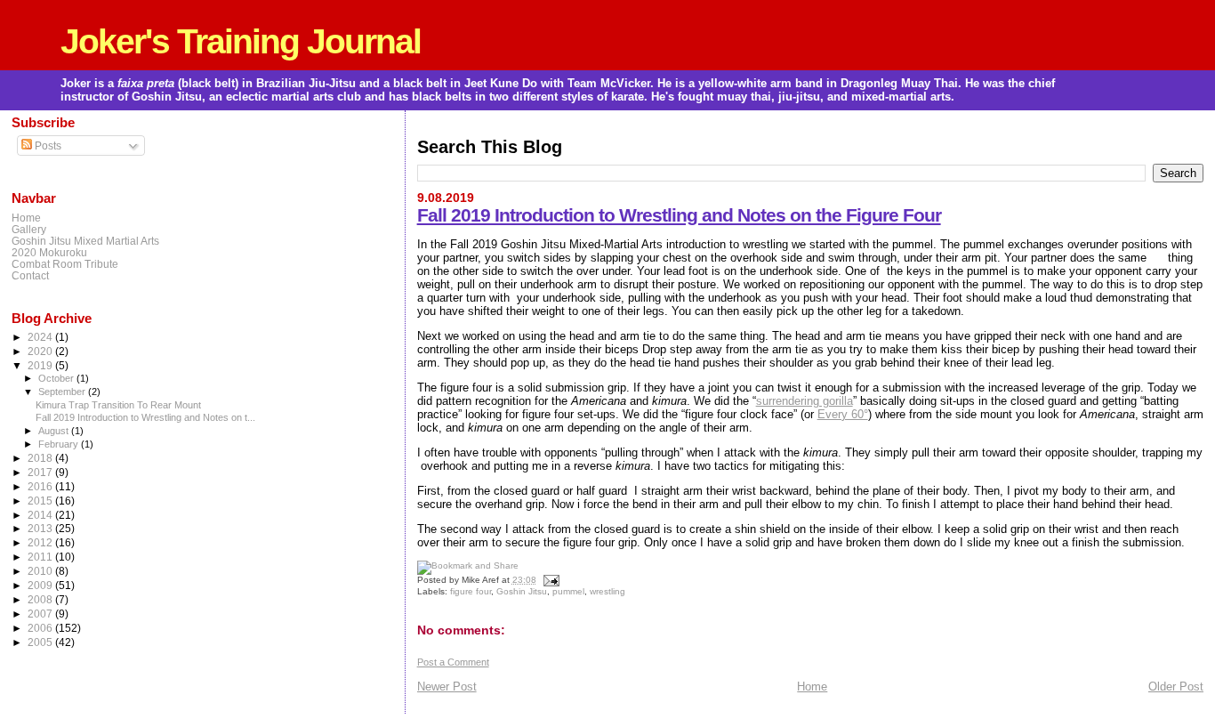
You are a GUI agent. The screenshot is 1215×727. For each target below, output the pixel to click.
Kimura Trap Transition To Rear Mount (118, 405)
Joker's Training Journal (240, 41)
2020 (41, 351)
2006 (41, 628)
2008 (41, 599)
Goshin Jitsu (521, 591)
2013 (41, 528)
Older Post (1175, 686)
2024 (41, 337)
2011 (41, 556)
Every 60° (842, 414)
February (59, 444)
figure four (470, 591)
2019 (41, 365)
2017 (41, 472)
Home (812, 686)
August (54, 430)
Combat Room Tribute (65, 264)
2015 (41, 500)
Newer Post (447, 686)
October (57, 378)
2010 (41, 571)
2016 (41, 486)
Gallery (29, 229)
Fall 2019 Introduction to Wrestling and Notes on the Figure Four (679, 215)
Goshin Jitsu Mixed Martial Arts (85, 240)
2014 (41, 515)
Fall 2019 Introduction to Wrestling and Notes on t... (145, 417)
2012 (41, 542)
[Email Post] (549, 580)
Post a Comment (453, 662)
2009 (41, 585)
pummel (568, 591)
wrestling (607, 591)
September (63, 391)
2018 (41, 458)
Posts (46, 146)
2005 (41, 642)
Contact (30, 275)
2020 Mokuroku (49, 252)
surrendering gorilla (804, 401)
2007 (41, 613)
